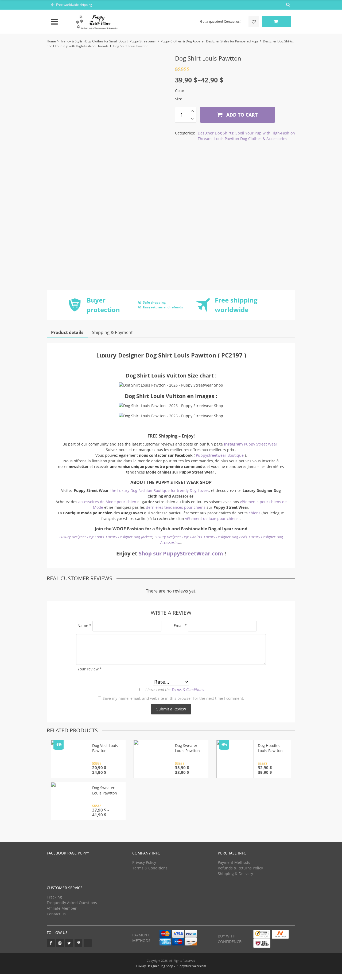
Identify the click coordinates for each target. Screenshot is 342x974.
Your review (89, 668)
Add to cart (241, 115)
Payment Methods (234, 862)
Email (180, 625)
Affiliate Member (62, 908)
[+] (192, 111)
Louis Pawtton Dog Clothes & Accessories (250, 138)
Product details (67, 332)
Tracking (54, 897)
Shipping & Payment (112, 332)
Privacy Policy (144, 862)
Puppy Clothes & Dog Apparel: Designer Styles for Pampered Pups (210, 41)
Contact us (56, 913)
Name (84, 625)
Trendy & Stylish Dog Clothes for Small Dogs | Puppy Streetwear (108, 41)
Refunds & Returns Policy (240, 867)
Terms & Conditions (188, 689)
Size (178, 98)
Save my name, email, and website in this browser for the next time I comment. (173, 698)
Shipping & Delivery (235, 873)
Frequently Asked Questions (72, 902)
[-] (192, 119)
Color (179, 90)
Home (51, 41)
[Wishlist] (253, 21)
